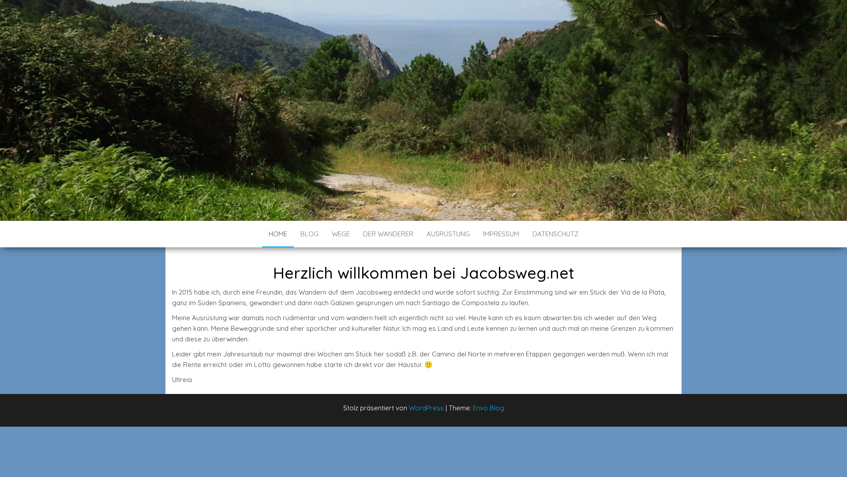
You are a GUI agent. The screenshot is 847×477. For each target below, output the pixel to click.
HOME (278, 234)
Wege (341, 234)
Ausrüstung (448, 234)
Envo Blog (488, 408)
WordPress (426, 408)
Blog (309, 234)
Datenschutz (555, 234)
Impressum (501, 234)
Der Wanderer (388, 234)
